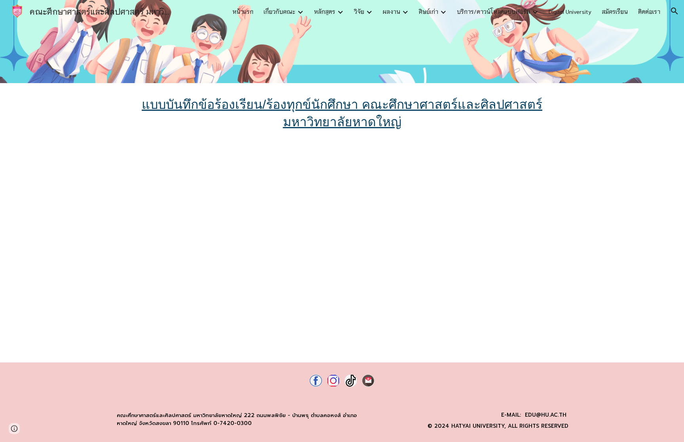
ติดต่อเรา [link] (649, 11)
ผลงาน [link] (391, 11)
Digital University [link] (570, 11)
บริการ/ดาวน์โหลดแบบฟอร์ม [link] (493, 11)
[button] (674, 11)
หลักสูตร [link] (324, 11)
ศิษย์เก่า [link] (428, 11)
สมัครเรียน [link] (615, 11)
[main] (342, 113)
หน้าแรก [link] (242, 11)
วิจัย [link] (359, 11)
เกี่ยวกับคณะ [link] (279, 11)
